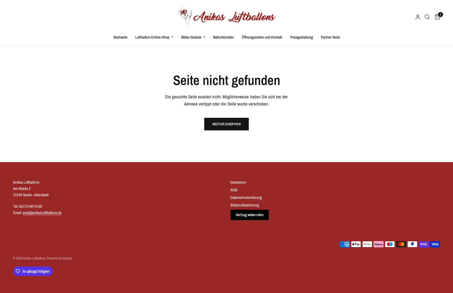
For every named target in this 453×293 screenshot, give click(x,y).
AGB (233, 190)
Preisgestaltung (301, 37)
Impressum (238, 182)
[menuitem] (120, 37)
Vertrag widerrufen (249, 214)
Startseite (120, 37)
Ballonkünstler (223, 37)
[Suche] (427, 17)
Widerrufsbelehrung (244, 205)
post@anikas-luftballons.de (42, 212)
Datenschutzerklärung (246, 197)
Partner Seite (330, 37)
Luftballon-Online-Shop (152, 37)
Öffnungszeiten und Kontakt (262, 37)
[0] (436, 17)
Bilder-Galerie (191, 37)
